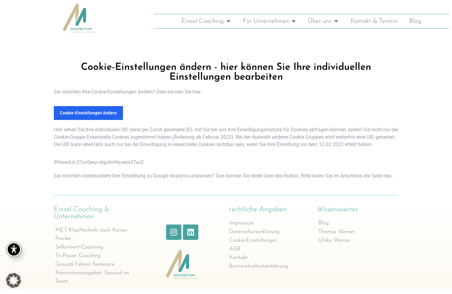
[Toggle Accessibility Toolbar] (13, 249)
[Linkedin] (190, 232)
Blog (415, 21)
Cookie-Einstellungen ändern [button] (88, 112)
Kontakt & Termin (374, 21)
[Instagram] (173, 232)
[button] (13, 280)
